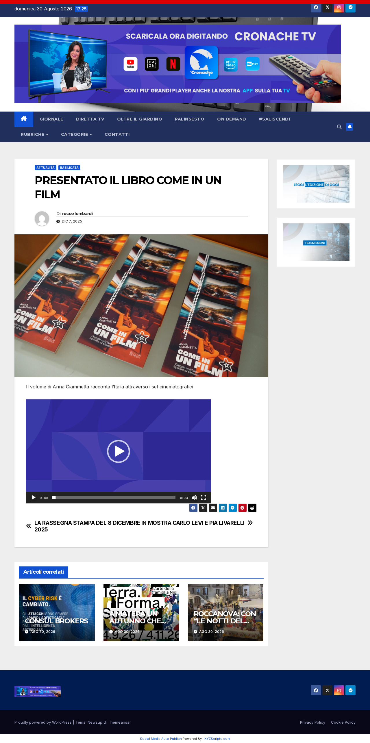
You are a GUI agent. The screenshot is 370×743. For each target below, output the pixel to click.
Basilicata (69, 167)
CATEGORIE (75, 134)
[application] (118, 451)
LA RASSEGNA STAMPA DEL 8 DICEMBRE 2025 (87, 526)
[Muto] (194, 498)
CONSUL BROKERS (56, 621)
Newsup (95, 722)
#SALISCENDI (274, 119)
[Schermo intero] (203, 498)
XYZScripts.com (217, 739)
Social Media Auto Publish (161, 739)
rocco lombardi (77, 213)
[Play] (33, 498)
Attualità (45, 167)
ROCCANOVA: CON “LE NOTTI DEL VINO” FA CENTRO (225, 620)
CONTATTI (117, 134)
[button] (339, 127)
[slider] (113, 497)
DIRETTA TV (90, 119)
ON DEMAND (231, 119)
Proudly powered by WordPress (43, 722)
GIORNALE (51, 119)
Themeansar (119, 722)
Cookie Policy (343, 722)
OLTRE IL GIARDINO (139, 119)
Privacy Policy (312, 722)
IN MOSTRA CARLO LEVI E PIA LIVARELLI (193, 523)
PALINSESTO (189, 119)
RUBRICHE (33, 134)
